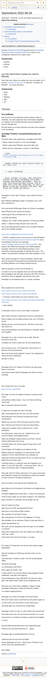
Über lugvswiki (25, 675)
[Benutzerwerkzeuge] (43, 3)
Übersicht (13, 654)
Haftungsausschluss (38, 675)
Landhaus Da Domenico (15, 83)
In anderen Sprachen (38, 8)
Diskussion (9, 8)
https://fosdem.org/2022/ (10, 389)
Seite (4, 8)
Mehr (13, 7)
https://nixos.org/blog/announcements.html (16, 234)
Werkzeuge (43, 8)
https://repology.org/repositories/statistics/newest (20, 240)
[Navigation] (4, 3)
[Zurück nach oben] (23, 661)
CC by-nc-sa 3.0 (29, 674)
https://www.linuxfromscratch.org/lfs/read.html (18, 291)
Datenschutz (16, 675)
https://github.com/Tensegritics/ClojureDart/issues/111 (23, 156)
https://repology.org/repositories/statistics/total (19, 244)
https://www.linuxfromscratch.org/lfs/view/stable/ (18, 294)
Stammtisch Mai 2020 (15, 50)
